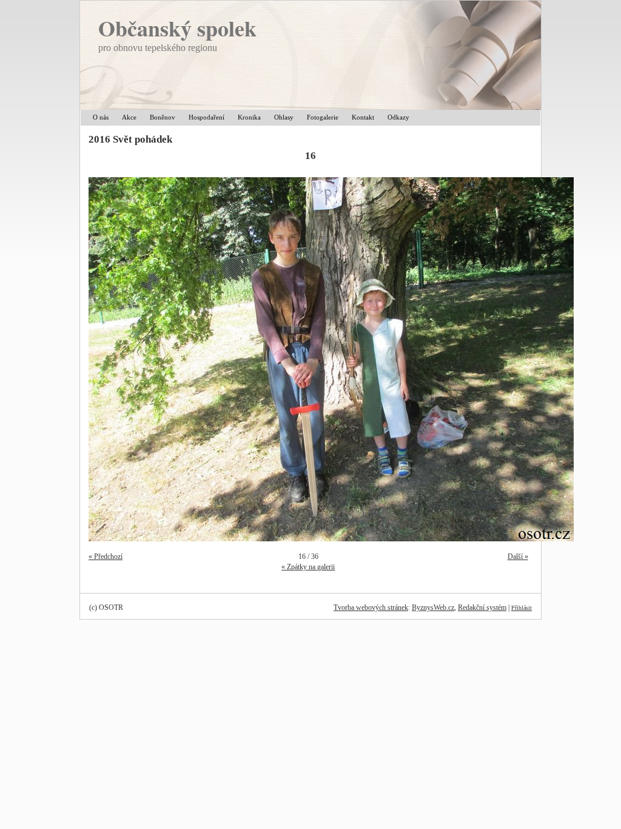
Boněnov (162, 117)
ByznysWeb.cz (433, 607)
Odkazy (398, 117)
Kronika (249, 117)
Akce (129, 117)
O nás (101, 117)
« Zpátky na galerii (308, 567)
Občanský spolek (177, 28)
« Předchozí (106, 556)
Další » (518, 556)
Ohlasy (284, 117)
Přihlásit (521, 607)
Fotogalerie (322, 117)
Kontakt (363, 117)
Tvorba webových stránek (371, 607)
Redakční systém (482, 607)
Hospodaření (206, 117)
